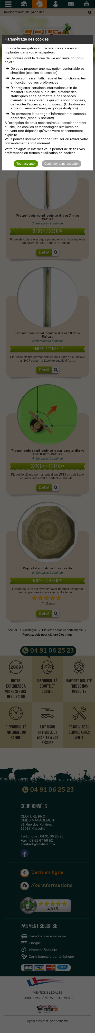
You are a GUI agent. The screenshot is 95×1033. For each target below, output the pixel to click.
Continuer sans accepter (61, 163)
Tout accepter (26, 163)
